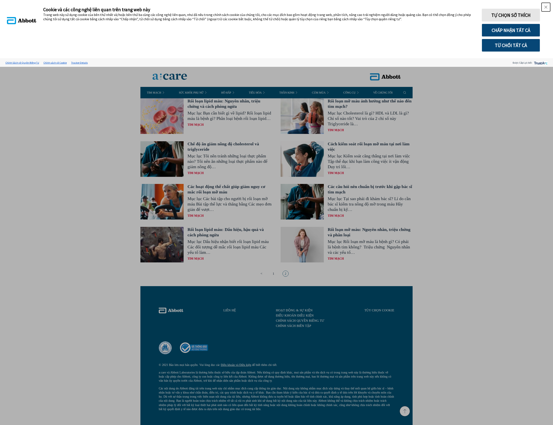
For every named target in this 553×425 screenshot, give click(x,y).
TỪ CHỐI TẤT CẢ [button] (511, 45)
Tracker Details (79, 62)
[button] (546, 7)
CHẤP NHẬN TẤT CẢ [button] (511, 30)
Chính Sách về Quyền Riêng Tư (22, 62)
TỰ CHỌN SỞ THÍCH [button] (511, 15)
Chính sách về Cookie (55, 62)
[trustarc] (540, 62)
